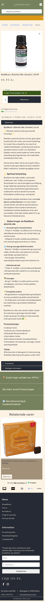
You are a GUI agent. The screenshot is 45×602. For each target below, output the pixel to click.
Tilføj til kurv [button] (7, 477)
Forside (5, 25)
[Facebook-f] (3, 584)
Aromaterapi (15, 25)
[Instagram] (7, 584)
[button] (40, 4)
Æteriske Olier (27, 25)
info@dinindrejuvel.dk (28, 595)
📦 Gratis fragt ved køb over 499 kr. (21, 377)
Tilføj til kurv (24, 100)
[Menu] (5, 4)
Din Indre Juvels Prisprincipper (18, 389)
